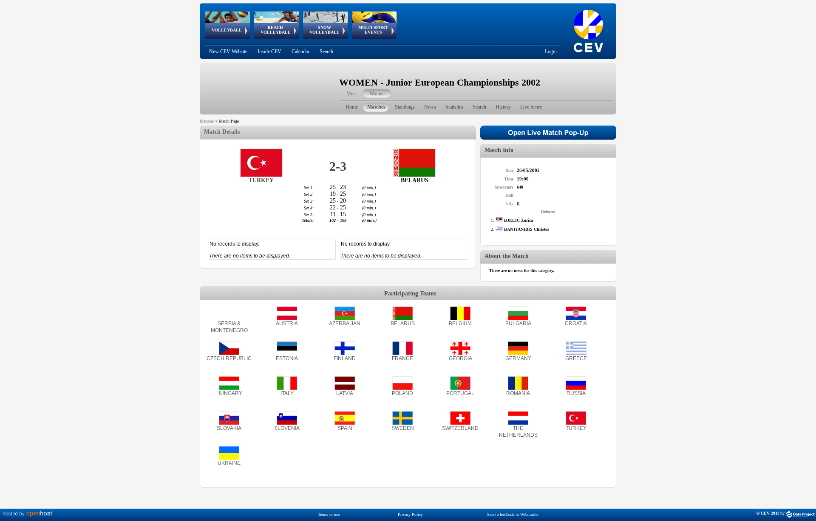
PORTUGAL (460, 393)
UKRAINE (229, 463)
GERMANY (518, 358)
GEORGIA (460, 358)
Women (377, 94)
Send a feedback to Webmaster (512, 514)
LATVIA (344, 393)
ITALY (287, 393)
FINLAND (345, 358)
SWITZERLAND (460, 428)
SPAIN (344, 428)
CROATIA (576, 323)
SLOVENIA (287, 428)
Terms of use (329, 514)
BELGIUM (460, 323)
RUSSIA (576, 393)
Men (351, 94)
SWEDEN (402, 428)
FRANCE (402, 358)
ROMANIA (518, 393)
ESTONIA (287, 358)
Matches (207, 121)
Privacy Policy (410, 514)
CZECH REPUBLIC (229, 358)
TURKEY (576, 428)
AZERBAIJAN (344, 323)
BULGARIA (518, 323)
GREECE (576, 358)
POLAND (402, 393)
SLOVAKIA (229, 428)
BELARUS (403, 323)
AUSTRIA (287, 323)
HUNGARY (229, 393)
